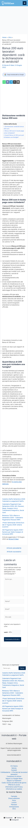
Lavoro (14, 802)
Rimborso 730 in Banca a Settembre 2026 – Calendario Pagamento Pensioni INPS (12, 518)
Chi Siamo (14, 766)
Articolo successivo (14, 551)
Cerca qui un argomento (10, 665)
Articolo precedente (14, 548)
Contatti (14, 770)
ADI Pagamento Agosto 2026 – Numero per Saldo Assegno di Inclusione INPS (13, 532)
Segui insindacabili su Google (15, 74)
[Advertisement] (14, 99)
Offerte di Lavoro (14, 785)
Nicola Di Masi (14, 539)
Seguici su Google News (14, 778)
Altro (14, 809)
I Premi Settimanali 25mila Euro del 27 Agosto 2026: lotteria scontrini (13, 525)
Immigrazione (14, 807)
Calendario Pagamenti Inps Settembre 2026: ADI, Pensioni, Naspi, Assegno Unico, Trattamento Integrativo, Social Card (13, 508)
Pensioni (14, 805)
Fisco (14, 800)
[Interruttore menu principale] (25, 3)
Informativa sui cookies (14, 789)
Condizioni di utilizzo (14, 776)
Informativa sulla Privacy (14, 787)
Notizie (14, 768)
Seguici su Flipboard (14, 780)
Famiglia (14, 796)
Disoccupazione (14, 798)
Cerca (22, 668)
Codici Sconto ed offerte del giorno (14, 783)
